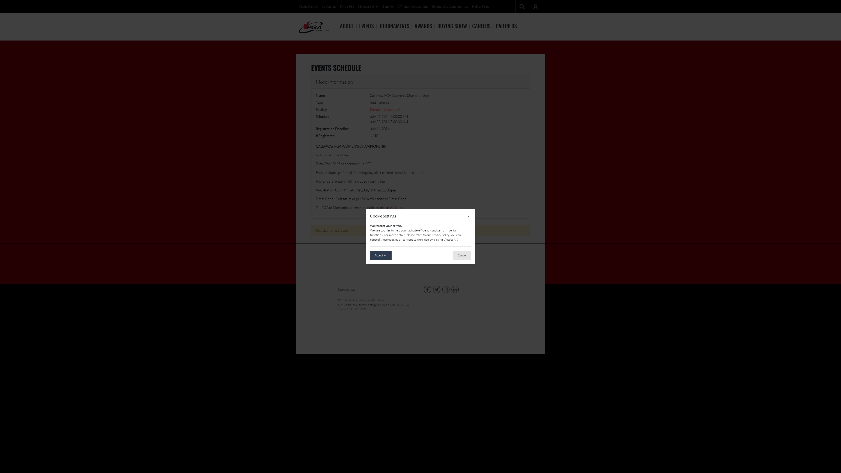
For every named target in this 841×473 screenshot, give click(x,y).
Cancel (462, 255)
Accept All (381, 255)
